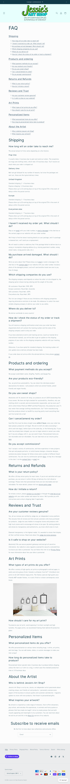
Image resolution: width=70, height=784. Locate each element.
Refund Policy (34, 749)
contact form (26, 459)
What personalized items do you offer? (25, 119)
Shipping (13, 36)
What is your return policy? (21, 84)
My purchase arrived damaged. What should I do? (28, 46)
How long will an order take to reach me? (25, 41)
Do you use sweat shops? (20, 69)
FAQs (6, 749)
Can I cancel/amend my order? (22, 72)
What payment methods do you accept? (25, 64)
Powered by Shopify (22, 780)
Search (53, 749)
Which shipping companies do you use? (25, 49)
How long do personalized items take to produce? (28, 122)
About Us (31, 716)
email (18, 231)
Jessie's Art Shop (13, 780)
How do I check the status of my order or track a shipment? (31, 54)
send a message (42, 231)
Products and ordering (21, 59)
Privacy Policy (55, 550)
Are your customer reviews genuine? (24, 95)
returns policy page (45, 484)
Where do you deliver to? (20, 52)
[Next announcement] (66, 2)
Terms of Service (44, 749)
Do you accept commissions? (21, 74)
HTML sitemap (61, 749)
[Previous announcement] (4, 2)
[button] (4, 13)
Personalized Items (19, 114)
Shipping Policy (24, 749)
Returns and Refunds (20, 79)
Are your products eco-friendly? (22, 66)
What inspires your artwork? (21, 134)
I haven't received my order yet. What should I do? (28, 44)
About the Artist (17, 126)
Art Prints (14, 102)
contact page (23, 265)
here (10, 439)
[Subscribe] (50, 734)
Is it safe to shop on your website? (23, 98)
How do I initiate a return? (20, 86)
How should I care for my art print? (23, 110)
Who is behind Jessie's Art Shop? (23, 131)
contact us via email (33, 494)
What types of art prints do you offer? (24, 107)
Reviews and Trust (19, 91)
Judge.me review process (48, 535)
